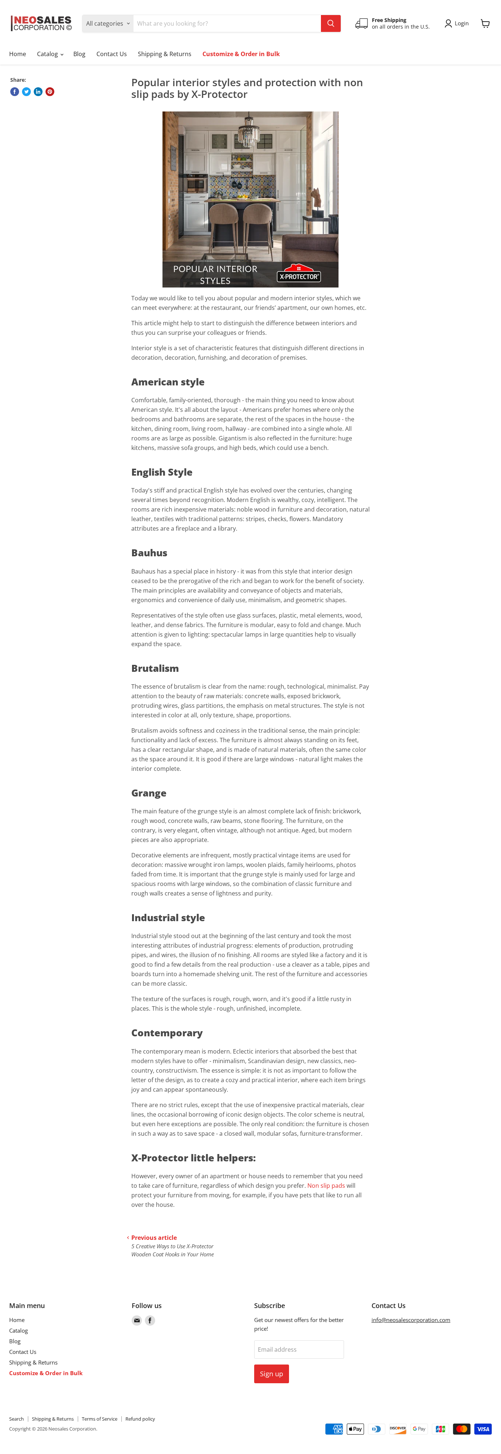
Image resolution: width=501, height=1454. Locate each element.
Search (16, 1418)
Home (17, 54)
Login (462, 23)
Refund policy (140, 1418)
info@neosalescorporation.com (411, 1319)
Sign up (271, 1373)
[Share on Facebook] (14, 91)
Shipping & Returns (164, 54)
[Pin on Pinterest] (49, 91)
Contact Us (111, 54)
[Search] (331, 23)
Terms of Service (99, 1418)
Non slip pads (326, 1186)
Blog (79, 54)
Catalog (48, 54)
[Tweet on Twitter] (26, 91)
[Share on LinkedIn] (38, 91)
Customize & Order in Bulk (241, 54)
